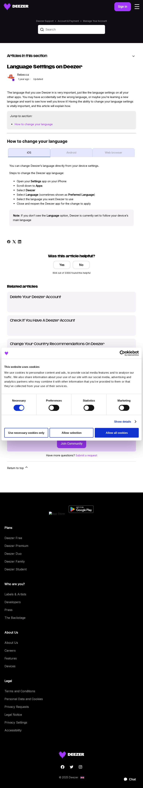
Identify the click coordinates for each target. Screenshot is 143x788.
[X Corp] (14, 241)
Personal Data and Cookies (23, 699)
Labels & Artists (15, 594)
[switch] (54, 408)
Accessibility (13, 730)
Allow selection (72, 432)
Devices (9, 666)
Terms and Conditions (19, 691)
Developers (12, 602)
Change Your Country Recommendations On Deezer (57, 344)
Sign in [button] (122, 6)
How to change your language (34, 124)
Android (71, 152)
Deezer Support (45, 21)
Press (8, 610)
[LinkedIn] (19, 241)
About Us (11, 643)
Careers (10, 650)
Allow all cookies (117, 432)
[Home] (16, 6)
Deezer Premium (16, 546)
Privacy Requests (16, 707)
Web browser (113, 152)
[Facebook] (8, 241)
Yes (61, 265)
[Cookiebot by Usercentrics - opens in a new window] (122, 353)
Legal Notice (13, 714)
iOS (29, 152)
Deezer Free (13, 538)
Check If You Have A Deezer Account (42, 320)
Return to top (16, 468)
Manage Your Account (95, 21)
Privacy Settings (15, 722)
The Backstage (15, 618)
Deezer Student (15, 569)
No (81, 265)
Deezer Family (14, 561)
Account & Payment (68, 21)
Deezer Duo (13, 553)
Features (10, 658)
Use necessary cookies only (26, 432)
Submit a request (86, 455)
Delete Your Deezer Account (35, 297)
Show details (122, 421)
